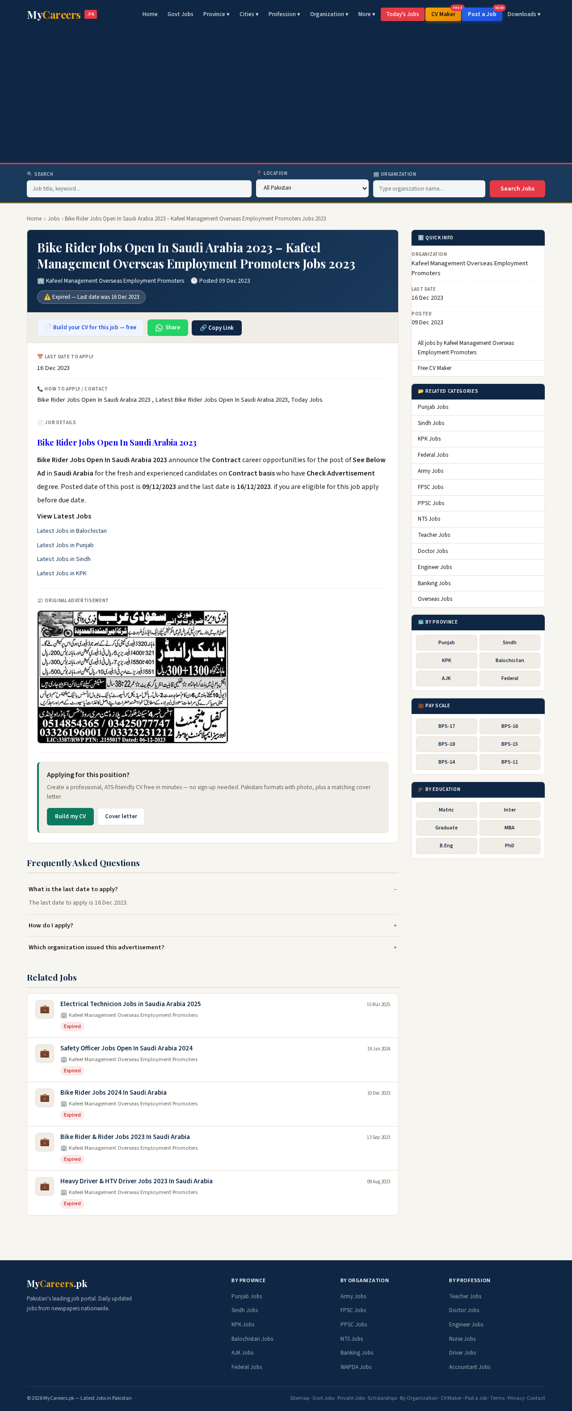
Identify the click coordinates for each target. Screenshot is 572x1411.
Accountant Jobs (469, 1367)
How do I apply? (51, 925)
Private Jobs (351, 1398)
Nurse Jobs (462, 1339)
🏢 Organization (394, 174)
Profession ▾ (284, 14)
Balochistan (510, 660)
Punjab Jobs (433, 407)
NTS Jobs (429, 519)
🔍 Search (40, 174)
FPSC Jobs (430, 487)
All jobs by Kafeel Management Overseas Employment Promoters (466, 348)
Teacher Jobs (434, 535)
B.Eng (446, 846)
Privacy (516, 1398)
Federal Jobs (433, 455)
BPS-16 (509, 726)
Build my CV (70, 816)
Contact (536, 1398)
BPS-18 (446, 744)
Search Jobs (517, 188)
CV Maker (446, 13)
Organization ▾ (329, 14)
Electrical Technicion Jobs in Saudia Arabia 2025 (130, 1004)
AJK (446, 679)
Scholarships (382, 1398)
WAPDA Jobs (356, 1367)
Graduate (446, 828)
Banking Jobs (434, 583)
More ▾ (366, 14)
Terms (497, 1398)
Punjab (446, 642)
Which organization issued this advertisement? (96, 947)
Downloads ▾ (524, 14)
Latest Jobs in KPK (62, 573)
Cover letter (121, 816)
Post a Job (485, 13)
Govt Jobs (180, 14)
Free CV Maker (434, 369)
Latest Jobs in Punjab (65, 545)
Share (172, 327)
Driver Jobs (462, 1353)
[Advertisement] (286, 95)
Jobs (53, 219)
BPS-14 (446, 762)
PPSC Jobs (431, 503)
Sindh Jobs (431, 423)
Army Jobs (430, 472)
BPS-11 (509, 762)
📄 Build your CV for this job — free (90, 327)
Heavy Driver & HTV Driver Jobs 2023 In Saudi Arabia (136, 1181)
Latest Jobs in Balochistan (72, 531)
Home (150, 14)
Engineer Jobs (435, 567)
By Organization (418, 1398)
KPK (446, 660)
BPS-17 (446, 726)
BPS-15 (509, 744)
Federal (509, 679)
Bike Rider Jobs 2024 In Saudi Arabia (113, 1092)
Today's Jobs (402, 14)
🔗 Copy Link (217, 328)
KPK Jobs (429, 439)
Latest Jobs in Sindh (64, 559)
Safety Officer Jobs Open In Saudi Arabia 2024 (126, 1048)
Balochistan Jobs (252, 1339)
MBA (510, 828)
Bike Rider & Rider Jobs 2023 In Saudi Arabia (125, 1137)
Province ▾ (216, 14)
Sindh (510, 642)
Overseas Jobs (435, 599)
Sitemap (299, 1398)
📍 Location (272, 173)
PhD (509, 846)
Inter (510, 810)
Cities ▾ (249, 14)
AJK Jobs (242, 1353)
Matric (446, 810)
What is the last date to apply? (73, 889)
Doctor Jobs (433, 551)
